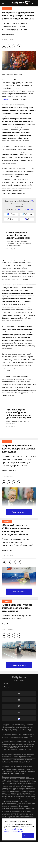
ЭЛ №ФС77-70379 (20, 729)
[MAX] (19, 718)
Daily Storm (19, 3)
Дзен (27, 209)
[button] (3, 3)
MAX (31, 201)
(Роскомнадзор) (28, 727)
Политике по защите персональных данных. (15, 737)
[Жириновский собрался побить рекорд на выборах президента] (4, 482)
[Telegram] (19, 693)
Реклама (7, 687)
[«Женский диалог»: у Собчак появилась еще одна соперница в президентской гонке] (4, 562)
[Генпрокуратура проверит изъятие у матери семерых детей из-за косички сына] (4, 46)
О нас (6, 683)
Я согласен (28, 836)
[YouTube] (19, 699)
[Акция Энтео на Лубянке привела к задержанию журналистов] (4, 635)
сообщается (7, 99)
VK (32, 209)
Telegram (21, 209)
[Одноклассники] (19, 712)
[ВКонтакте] (19, 706)
